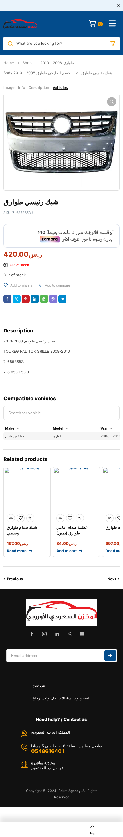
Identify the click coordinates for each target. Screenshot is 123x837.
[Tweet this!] (17, 299)
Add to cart (66, 550)
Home (8, 62)
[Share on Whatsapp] (44, 299)
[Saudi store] (20, 24)
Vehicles (60, 87)
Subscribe (110, 655)
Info (21, 87)
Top (92, 833)
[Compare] (40, 285)
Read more (17, 550)
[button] (111, 101)
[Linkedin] (57, 634)
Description (39, 87)
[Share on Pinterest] (26, 299)
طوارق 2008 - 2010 (57, 62)
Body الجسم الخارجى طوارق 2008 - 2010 (38, 72)
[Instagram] (44, 634)
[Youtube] (82, 634)
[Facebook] (31, 634)
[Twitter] (69, 634)
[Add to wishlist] (5, 285)
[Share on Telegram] (62, 299)
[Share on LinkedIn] (35, 299)
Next (112, 579)
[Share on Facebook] (7, 299)
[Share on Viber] (53, 299)
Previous (15, 579)
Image (9, 87)
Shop (27, 62)
